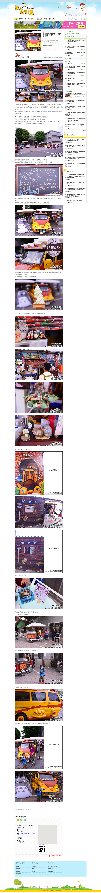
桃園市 (66, 160)
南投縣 (66, 191)
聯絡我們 (34, 871)
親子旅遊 (68, 15)
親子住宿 (70, 63)
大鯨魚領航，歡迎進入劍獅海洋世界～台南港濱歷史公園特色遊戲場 (75, 84)
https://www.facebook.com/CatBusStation (27, 834)
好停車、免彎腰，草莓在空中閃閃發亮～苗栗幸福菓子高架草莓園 (75, 139)
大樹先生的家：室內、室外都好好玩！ (74, 200)
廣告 (33, 868)
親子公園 (72, 15)
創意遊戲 (39, 19)
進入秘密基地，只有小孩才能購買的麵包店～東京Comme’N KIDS (75, 164)
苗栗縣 (66, 128)
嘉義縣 (66, 179)
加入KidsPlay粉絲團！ (19, 1)
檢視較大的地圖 (41, 844)
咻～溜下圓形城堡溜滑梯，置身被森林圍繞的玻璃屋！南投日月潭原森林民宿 (75, 189)
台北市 (66, 202)
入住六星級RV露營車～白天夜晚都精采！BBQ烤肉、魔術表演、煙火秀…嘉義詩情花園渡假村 (75, 176)
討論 (51, 45)
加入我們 (18, 868)
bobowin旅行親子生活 (76, 93)
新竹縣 (66, 115)
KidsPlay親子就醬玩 (25, 10)
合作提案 (34, 866)
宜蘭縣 (66, 103)
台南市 (66, 43)
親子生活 (51, 19)
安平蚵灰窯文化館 (69, 78)
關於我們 (18, 866)
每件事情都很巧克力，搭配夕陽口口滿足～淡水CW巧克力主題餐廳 (75, 119)
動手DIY (21, 19)
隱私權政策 (18, 873)
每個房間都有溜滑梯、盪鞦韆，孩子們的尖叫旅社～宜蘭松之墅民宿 (75, 195)
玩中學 (80, 15)
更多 (77, 97)
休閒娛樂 (46, 32)
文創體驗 (70, 80)
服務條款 (18, 871)
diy (78, 15)
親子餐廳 (70, 43)
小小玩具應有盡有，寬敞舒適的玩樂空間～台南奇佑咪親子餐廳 (75, 40)
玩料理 (45, 19)
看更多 (84, 130)
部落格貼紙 (50, 871)
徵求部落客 (50, 868)
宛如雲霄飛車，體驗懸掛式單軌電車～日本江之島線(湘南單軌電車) (75, 152)
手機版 (84, 1)
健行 (76, 15)
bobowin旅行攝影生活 (24, 809)
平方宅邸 (67, 61)
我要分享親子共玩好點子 (53, 866)
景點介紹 (46, 45)
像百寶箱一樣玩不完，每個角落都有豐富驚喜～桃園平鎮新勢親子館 (75, 158)
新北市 (66, 109)
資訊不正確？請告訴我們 (55, 855)
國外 (66, 148)
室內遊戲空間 (70, 148)
